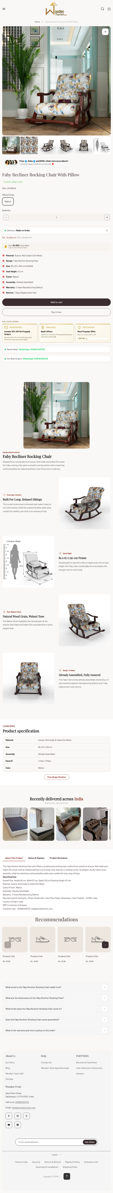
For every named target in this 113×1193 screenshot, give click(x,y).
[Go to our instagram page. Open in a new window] (17, 1116)
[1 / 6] (11, 145)
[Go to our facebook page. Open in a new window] (9, 1116)
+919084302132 (22, 1102)
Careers (80, 1073)
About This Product (14, 858)
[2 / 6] (29, 145)
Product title (9, 956)
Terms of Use (21, 1162)
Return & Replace (36, 858)
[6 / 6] (102, 145)
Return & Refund (53, 1162)
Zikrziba (9, 1079)
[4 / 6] (65, 145)
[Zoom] (105, 31)
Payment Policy (72, 1162)
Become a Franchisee (86, 1062)
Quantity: (6, 210)
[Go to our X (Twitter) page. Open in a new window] (26, 1116)
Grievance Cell (91, 1162)
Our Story (10, 1062)
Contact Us (46, 1062)
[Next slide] (105, 945)
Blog (8, 1068)
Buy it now (56, 312)
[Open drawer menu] (4, 9)
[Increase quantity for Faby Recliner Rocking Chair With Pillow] (107, 217)
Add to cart (56, 302)
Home (37, 22)
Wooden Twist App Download (55, 1068)
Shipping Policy (70, 1167)
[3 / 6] (47, 145)
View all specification (56, 777)
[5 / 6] (84, 145)
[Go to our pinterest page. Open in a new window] (17, 1124)
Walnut (8, 201)
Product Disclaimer (59, 858)
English (55, 1154)
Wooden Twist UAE (15, 1073)
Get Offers (90, 1142)
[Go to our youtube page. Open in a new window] (9, 1124)
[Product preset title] (15, 939)
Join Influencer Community (89, 1068)
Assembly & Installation (47, 1167)
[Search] (102, 9)
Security (36, 1162)
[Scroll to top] (67, 1176)
